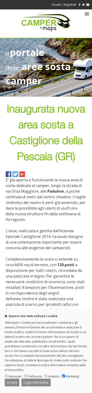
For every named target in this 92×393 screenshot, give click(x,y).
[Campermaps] (46, 34)
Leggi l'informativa (36, 383)
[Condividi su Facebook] (8, 174)
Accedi (56, 5)
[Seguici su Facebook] (78, 5)
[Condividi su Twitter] (15, 174)
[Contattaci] (87, 5)
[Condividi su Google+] (22, 174)
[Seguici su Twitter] (83, 5)
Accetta (12, 383)
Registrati (70, 5)
